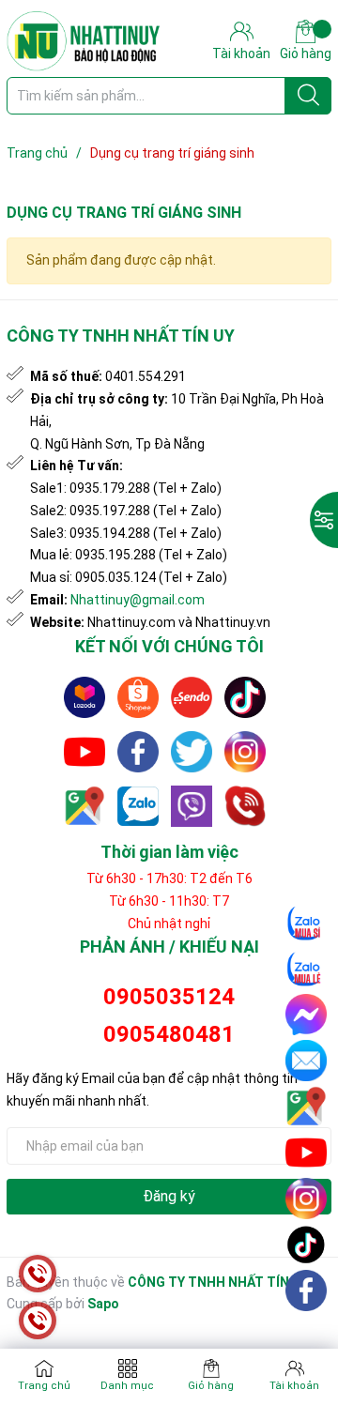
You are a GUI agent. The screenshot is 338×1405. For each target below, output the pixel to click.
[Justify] (308, 96)
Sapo (103, 1303)
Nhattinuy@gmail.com (137, 599)
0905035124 (169, 997)
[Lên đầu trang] (307, 1335)
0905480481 (169, 1034)
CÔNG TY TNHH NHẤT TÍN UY (218, 1282)
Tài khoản (294, 1386)
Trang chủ (44, 1386)
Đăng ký (169, 1196)
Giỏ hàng (305, 53)
